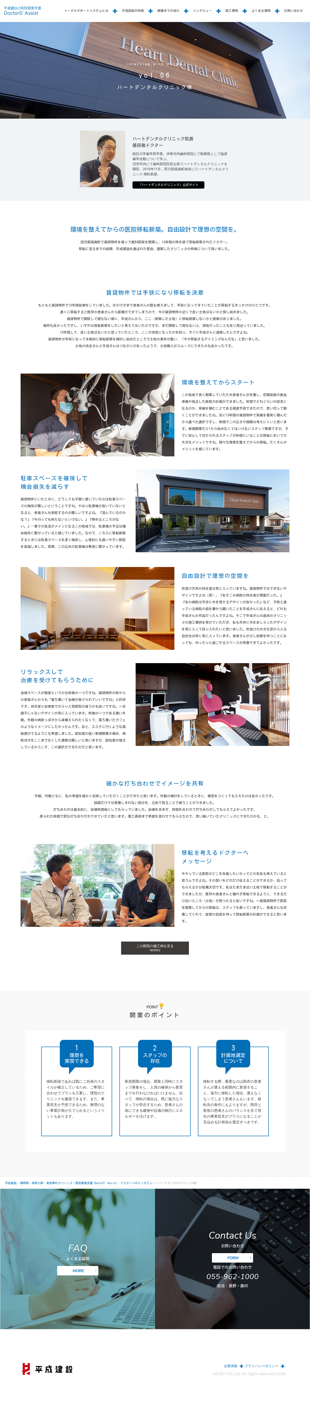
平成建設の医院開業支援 (22, 11)
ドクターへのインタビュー (138, 1182)
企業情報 (230, 1366)
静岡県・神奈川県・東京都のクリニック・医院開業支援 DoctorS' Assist (68, 1182)
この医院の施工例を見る (155, 948)
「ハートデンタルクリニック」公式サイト (168, 184)
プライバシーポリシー (262, 1366)
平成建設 (11, 1182)
